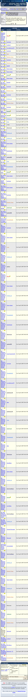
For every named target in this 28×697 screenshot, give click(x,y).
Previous (12, 9)
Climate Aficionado (11, 529)
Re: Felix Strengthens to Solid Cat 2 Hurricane (3, 639)
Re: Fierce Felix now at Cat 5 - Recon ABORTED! (3, 134)
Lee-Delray (9, 506)
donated (13, 687)
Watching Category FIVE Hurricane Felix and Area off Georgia (3, 36)
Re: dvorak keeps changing (3, 158)
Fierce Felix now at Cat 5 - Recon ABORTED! (3, 220)
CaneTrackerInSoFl (11, 353)
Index (17, 9)
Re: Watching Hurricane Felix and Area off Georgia (3, 412)
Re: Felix (3, 119)
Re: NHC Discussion (3, 79)
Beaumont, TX (10, 651)
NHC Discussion (3, 112)
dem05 (8, 65)
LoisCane (9, 42)
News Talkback (4, 8)
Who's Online (17, 4)
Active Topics (23, 3)
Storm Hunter (10, 68)
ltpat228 (8, 82)
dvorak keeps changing (3, 182)
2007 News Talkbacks (5, 9)
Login (2, 5)
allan (8, 402)
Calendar (18, 5)
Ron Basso (9, 645)
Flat (25, 9)
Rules (24, 4)
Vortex (2, 75)
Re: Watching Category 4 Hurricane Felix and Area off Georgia (3, 228)
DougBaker (9, 463)
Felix (2, 172)
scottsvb (9, 45)
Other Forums (12, 3)
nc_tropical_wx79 (10, 48)
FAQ (21, 4)
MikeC (6, 669)
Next (21, 9)
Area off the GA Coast (3, 116)
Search (17, 3)
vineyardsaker (10, 546)
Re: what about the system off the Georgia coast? (3, 514)
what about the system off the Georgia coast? (3, 546)
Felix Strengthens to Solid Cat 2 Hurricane (3, 658)
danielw (6, 670)
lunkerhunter (9, 151)
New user (11, 4)
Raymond (3, 12)
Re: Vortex (3, 42)
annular (2, 208)
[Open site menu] (1, 1)
